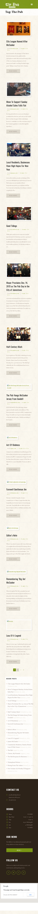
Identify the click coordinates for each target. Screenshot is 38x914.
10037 (24, 229)
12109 (23, 173)
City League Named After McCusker (19, 684)
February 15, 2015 (14, 639)
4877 (24, 350)
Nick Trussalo (22, 909)
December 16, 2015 (15, 229)
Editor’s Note (11, 535)
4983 (24, 586)
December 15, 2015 (15, 293)
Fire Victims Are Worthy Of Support (19, 769)
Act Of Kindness (13, 445)
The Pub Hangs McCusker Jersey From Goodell (17, 397)
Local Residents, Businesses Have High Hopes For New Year (18, 165)
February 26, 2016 (15, 109)
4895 (23, 639)
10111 (24, 109)
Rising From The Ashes (15, 765)
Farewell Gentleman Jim (16, 489)
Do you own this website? (10, 895)
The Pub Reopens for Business (17, 757)
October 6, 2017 (14, 48)
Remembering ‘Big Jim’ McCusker (18, 733)
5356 (25, 402)
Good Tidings (11, 226)
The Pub (10, 750)
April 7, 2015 (13, 448)
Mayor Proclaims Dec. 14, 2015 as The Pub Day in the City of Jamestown (17, 286)
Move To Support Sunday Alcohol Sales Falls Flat (16, 103)
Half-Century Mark (14, 346)
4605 (23, 539)
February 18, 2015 (14, 586)
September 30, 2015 (15, 402)
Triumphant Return (14, 762)
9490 (23, 48)
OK (30, 895)
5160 (24, 293)
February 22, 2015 (15, 493)
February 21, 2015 (14, 539)
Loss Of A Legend (13, 635)
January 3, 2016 (14, 173)
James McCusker (13, 742)
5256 (24, 493)
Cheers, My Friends (14, 754)
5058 (21, 448)
